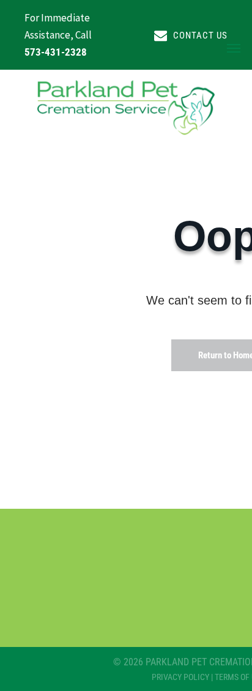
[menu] (233, 48)
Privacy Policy (180, 677)
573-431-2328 (55, 52)
